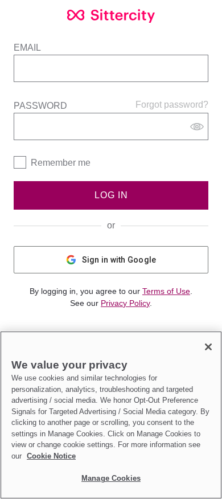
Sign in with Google (119, 259)
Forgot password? (171, 104)
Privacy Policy (125, 303)
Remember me (61, 162)
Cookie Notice (51, 456)
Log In (111, 195)
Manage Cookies (111, 478)
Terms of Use (166, 291)
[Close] (208, 346)
